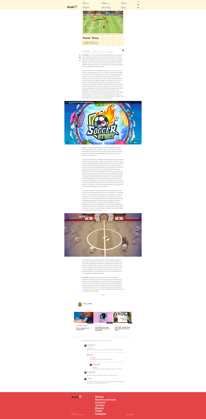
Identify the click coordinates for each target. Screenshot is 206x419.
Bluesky (99, 408)
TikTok (98, 410)
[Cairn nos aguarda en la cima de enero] (83, 317)
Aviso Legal (74, 413)
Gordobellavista (91, 345)
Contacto (100, 402)
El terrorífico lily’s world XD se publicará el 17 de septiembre (102, 328)
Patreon (99, 396)
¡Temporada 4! (86, 7)
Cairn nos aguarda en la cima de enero (83, 328)
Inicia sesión (103, 340)
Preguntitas (124, 3)
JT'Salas (89, 378)
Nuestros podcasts (105, 399)
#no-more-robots (86, 52)
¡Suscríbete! (86, 3)
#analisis (110, 52)
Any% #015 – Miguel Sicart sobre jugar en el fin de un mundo (122, 328)
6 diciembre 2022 (92, 355)
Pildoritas (123, 7)
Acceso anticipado (106, 7)
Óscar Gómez (87, 50)
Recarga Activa (105, 3)
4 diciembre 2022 (90, 379)
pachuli (91, 354)
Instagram (100, 413)
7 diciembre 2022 (95, 365)
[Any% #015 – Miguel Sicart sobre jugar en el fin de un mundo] (122, 317)
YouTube (99, 405)
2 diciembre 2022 (90, 346)
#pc (98, 52)
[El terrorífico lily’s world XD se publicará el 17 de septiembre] (103, 317)
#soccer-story (103, 52)
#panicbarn (94, 52)
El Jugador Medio (91, 372)
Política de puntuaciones (77, 414)
